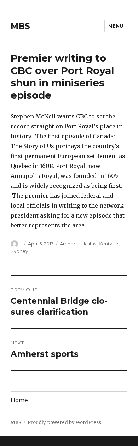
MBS (20, 26)
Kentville (109, 244)
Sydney (19, 251)
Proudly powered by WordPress (64, 422)
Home (19, 400)
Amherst (69, 244)
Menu (115, 26)
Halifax (89, 244)
